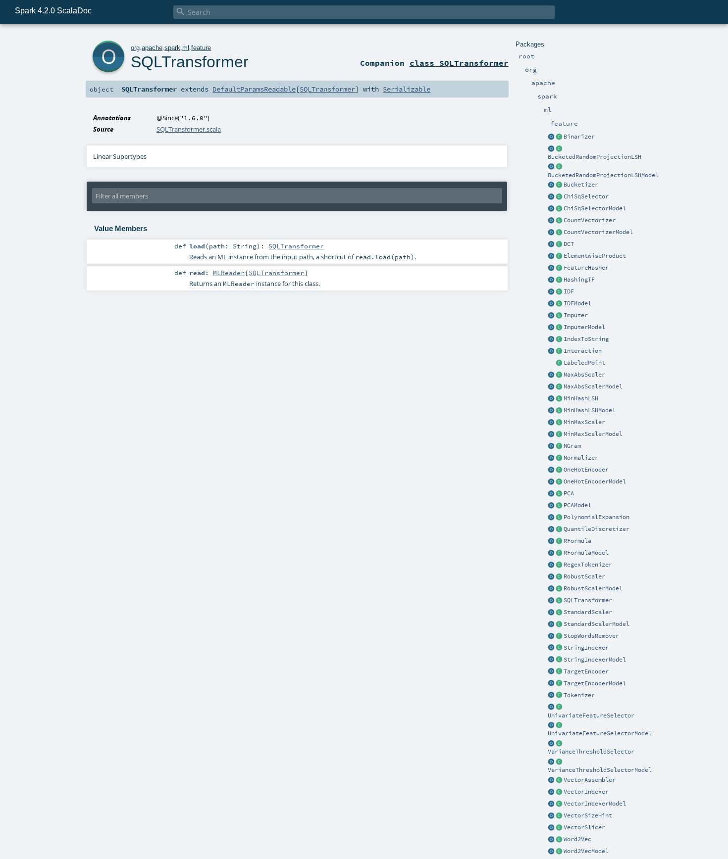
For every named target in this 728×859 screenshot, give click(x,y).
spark (172, 47)
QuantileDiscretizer (596, 528)
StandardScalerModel (596, 623)
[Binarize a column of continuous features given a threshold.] (559, 137)
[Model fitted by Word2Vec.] (559, 852)
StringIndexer (586, 647)
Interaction (583, 350)
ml (185, 47)
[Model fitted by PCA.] (559, 506)
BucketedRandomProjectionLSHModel (603, 175)
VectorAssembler (590, 779)
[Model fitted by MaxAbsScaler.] (559, 387)
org (135, 47)
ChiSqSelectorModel (595, 208)
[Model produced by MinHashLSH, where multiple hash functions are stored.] (559, 411)
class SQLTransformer (459, 63)
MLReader (229, 273)
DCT (569, 243)
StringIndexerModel (595, 659)
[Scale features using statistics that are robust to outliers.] (559, 577)
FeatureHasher (586, 267)
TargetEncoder (586, 671)
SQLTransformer (588, 600)
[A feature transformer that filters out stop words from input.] (559, 636)
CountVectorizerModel (598, 232)
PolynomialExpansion (596, 517)
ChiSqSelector (586, 196)
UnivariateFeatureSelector (591, 715)
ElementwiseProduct (595, 255)
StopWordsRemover (591, 635)
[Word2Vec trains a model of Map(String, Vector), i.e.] (559, 840)
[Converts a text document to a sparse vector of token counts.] (559, 233)
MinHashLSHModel (590, 410)
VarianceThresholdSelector (591, 751)
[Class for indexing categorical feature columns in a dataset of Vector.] (559, 792)
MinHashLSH (581, 398)
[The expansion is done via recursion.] (551, 518)
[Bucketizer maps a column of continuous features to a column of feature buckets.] (559, 185)
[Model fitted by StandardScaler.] (559, 624)
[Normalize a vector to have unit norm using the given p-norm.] (559, 458)
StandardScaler (588, 612)
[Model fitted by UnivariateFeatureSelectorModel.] (559, 725)
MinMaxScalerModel (593, 433)
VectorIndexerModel (595, 803)
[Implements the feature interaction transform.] (559, 351)
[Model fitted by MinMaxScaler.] (559, 434)
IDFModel (577, 303)
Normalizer (581, 457)
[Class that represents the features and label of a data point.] (559, 363)
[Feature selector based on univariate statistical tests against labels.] (559, 708)
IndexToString (586, 338)
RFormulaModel (586, 552)
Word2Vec (577, 839)
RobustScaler (584, 576)
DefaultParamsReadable (254, 89)
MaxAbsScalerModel (593, 386)
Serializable (406, 89)
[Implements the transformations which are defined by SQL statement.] (559, 601)
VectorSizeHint (588, 815)
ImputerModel (584, 327)
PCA (569, 493)
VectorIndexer (586, 791)
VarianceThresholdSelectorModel (600, 769)
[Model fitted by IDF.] (559, 304)
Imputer (576, 315)
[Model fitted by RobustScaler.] (559, 589)
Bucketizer (581, 184)
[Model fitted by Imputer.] (559, 328)
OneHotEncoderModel (595, 481)
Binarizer (579, 136)
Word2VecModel (586, 851)
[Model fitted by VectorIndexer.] (559, 804)
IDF (569, 291)
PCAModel (577, 505)
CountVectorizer (590, 220)
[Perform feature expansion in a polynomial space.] (559, 518)
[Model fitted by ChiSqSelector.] (559, 209)
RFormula (577, 540)
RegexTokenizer (588, 564)
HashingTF (579, 279)
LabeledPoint (584, 362)
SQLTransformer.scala (188, 129)
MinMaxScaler (584, 422)
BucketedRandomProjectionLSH (594, 156)
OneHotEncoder (586, 469)
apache (152, 47)
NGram (572, 445)
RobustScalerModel (593, 588)
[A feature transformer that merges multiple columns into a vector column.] (559, 780)
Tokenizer (579, 695)
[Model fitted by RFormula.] (559, 553)
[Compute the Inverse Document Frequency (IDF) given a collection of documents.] (559, 292)
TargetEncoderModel (595, 683)
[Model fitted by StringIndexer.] (559, 660)
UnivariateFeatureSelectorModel (600, 733)
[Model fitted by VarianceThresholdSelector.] (559, 762)
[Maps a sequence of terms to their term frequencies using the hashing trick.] (559, 280)
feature (201, 47)
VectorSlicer (584, 827)
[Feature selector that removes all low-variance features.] (559, 744)
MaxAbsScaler (584, 374)
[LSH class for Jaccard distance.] (559, 399)
